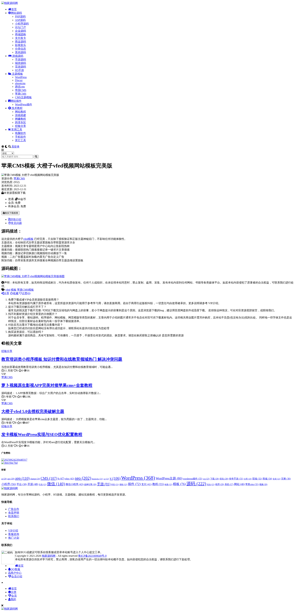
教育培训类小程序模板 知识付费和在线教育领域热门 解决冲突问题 (61, 359)
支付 (146, 484)
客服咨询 (13, 534)
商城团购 (20, 34)
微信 (56, 484)
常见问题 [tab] (16, 223)
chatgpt (35, 479)
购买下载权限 (11, 213)
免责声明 (13, 512)
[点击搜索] (36, 156)
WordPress (21, 77)
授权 (123, 484)
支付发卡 (20, 38)
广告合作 (13, 509)
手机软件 (20, 136)
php (69, 478)
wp (206, 479)
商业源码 (20, 41)
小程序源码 (22, 23)
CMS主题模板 (23, 97)
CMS (49, 478)
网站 (239, 484)
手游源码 (20, 59)
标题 (168, 484)
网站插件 (16, 100)
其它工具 (20, 140)
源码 (196, 483)
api (11, 478)
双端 (257, 478)
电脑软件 (20, 133)
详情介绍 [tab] (15, 219)
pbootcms (20, 83)
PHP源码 (20, 16)
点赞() (26, 293)
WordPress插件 (23, 104)
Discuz (19, 80)
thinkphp (97, 479)
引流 (42, 484)
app (22, 478)
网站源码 (16, 12)
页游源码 (20, 66)
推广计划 (13, 537)
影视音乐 (20, 45)
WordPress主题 (169, 478)
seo (83, 478)
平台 (22, 484)
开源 (32, 484)
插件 (134, 484)
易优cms (20, 86)
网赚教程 (20, 118)
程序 (219, 484)
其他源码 (20, 52)
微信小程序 (74, 484)
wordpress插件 (192, 478)
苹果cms (252, 484)
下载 (214, 479)
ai (4, 479)
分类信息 (20, 48)
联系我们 (13, 516)
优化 (224, 479)
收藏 (15, 293)
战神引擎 (90, 484)
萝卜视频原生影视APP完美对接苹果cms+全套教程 (46, 385)
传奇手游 (236, 478)
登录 (16, 146)
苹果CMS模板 (25, 289)
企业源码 (20, 30)
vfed (25, 238)
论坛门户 (20, 27)
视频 (263, 484)
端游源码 (20, 63)
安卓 (276, 479)
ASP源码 (20, 20)
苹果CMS (20, 93)
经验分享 (20, 126)
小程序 (8, 484)
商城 (267, 478)
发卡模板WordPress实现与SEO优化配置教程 (41, 434)
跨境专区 (20, 122)
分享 (6, 293)
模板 (30, 238)
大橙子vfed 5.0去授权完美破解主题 (32, 411)
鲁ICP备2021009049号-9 (92, 555)
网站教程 (20, 111)
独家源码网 (48, 555)
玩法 (211, 484)
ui (106, 479)
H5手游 (19, 70)
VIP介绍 (13, 530)
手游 (103, 484)
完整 (286, 478)
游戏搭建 (20, 115)
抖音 (115, 484)
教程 (158, 484)
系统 (229, 484)
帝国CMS (20, 90)
